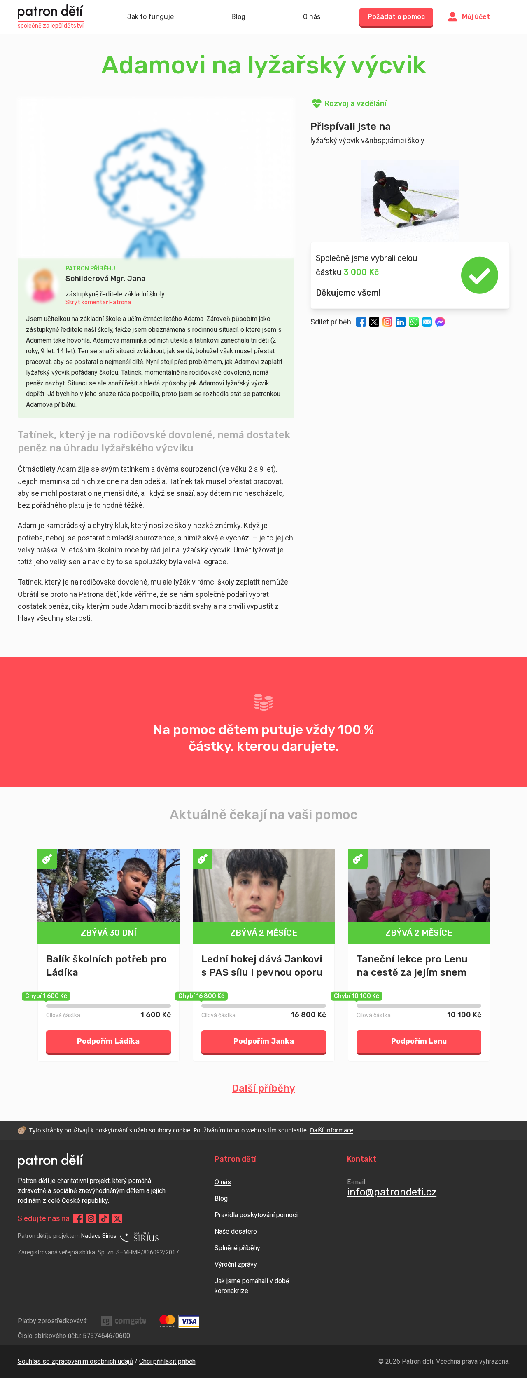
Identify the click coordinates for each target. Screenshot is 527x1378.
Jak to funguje (150, 17)
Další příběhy (263, 1088)
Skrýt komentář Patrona (98, 302)
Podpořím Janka (263, 1041)
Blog (238, 17)
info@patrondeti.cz (391, 1192)
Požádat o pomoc (396, 17)
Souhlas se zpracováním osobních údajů (75, 1361)
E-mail (356, 1182)
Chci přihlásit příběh (167, 1361)
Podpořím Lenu (419, 1041)
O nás (311, 17)
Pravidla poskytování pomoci (256, 1215)
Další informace (331, 1130)
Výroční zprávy (236, 1264)
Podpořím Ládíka (108, 1041)
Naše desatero (236, 1231)
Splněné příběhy (237, 1248)
